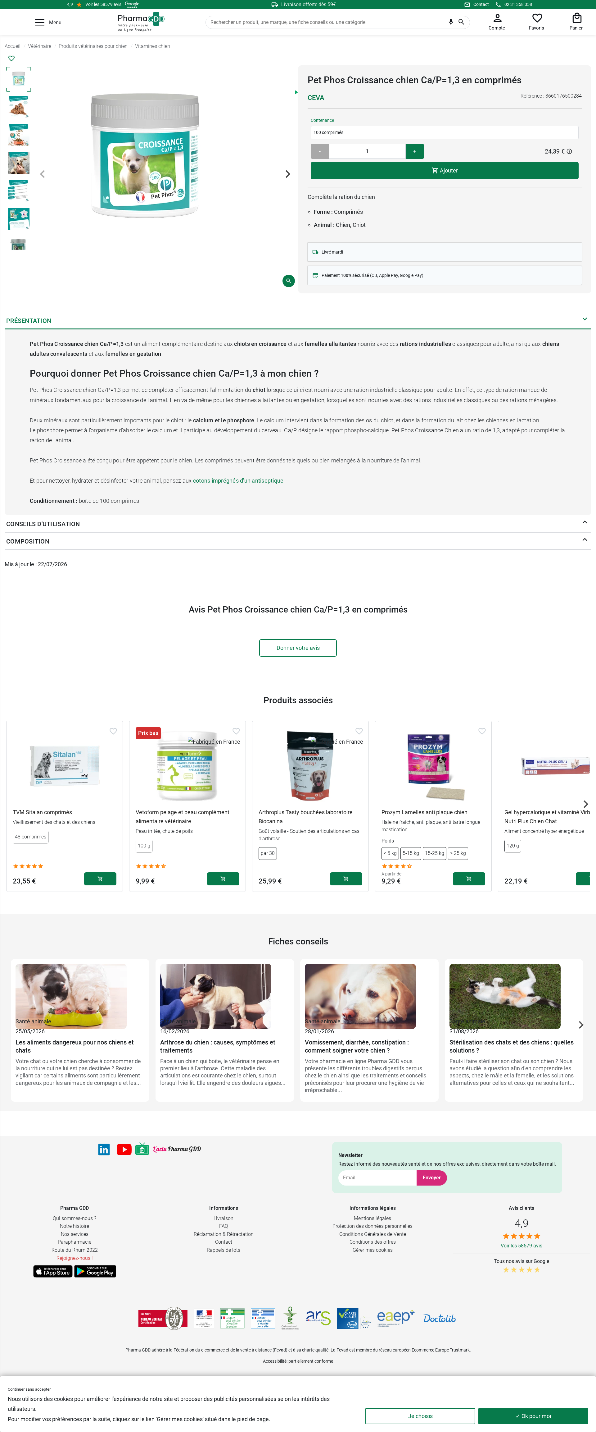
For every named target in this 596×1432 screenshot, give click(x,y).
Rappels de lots (223, 1250)
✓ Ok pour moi (533, 1416)
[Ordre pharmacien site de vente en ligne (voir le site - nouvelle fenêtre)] (232, 1318)
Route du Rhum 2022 (75, 1250)
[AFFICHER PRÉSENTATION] (584, 320)
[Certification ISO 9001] (163, 1318)
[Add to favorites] (113, 731)
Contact (481, 4)
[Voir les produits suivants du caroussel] (586, 804)
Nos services (74, 1234)
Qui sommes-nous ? (74, 1218)
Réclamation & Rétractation (224, 1234)
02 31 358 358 (518, 4)
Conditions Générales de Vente (372, 1234)
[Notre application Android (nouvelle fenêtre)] (95, 1271)
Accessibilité (275, 1361)
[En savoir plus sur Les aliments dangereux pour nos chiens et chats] (80, 990)
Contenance (322, 120)
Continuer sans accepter (29, 1389)
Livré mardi (332, 252)
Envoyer (432, 1178)
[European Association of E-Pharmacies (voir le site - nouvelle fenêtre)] (396, 1318)
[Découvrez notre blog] (177, 1149)
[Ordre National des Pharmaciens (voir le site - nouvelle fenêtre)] (290, 1318)
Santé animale (33, 1021)
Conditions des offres (373, 1242)
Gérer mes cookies (373, 1250)
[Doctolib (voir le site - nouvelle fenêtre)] (439, 1318)
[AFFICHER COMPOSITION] (584, 541)
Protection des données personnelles (372, 1226)
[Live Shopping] (142, 1149)
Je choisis (420, 1416)
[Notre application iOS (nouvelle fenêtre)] (53, 1271)
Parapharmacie (74, 1242)
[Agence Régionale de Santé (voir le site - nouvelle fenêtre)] (318, 1318)
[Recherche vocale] (450, 23)
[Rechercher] (461, 22)
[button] (39, 22)
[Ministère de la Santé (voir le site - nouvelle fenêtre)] (204, 1318)
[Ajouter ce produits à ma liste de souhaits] (11, 58)
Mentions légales (372, 1218)
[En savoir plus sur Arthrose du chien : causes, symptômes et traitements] (224, 990)
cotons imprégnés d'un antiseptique (238, 480)
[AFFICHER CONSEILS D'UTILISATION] (584, 523)
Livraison (223, 1218)
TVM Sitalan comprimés (42, 812)
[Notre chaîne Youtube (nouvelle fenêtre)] (124, 1149)
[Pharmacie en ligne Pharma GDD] (139, 22)
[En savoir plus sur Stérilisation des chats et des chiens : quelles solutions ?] (514, 990)
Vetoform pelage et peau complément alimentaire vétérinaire (182, 816)
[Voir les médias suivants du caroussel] (288, 174)
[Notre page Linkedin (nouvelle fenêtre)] (104, 1149)
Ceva (316, 98)
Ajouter (448, 170)
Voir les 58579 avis (103, 4)
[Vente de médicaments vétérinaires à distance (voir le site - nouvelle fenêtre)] (263, 1318)
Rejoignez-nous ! (74, 1258)
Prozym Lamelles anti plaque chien (424, 812)
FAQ (223, 1226)
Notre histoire (74, 1226)
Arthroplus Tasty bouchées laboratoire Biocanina (306, 816)
